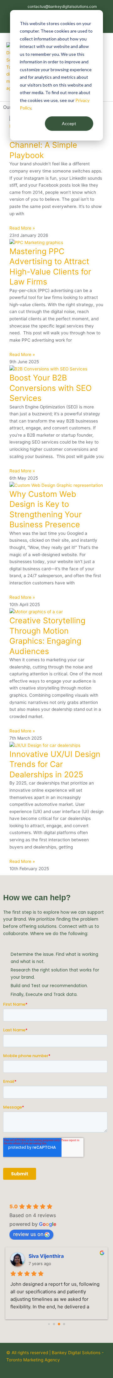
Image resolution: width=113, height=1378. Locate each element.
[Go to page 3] (64, 1324)
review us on (28, 1234)
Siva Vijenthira (46, 1256)
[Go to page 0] (49, 1324)
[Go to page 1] (54, 1324)
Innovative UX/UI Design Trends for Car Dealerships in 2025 (54, 764)
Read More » (22, 228)
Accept (69, 123)
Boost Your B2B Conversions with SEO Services (50, 388)
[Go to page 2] (59, 1324)
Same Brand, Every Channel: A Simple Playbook (44, 145)
